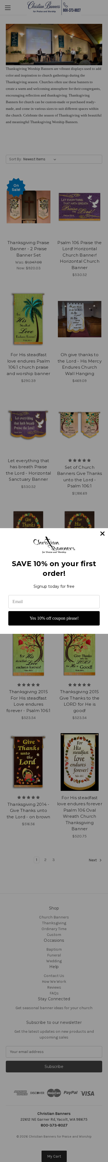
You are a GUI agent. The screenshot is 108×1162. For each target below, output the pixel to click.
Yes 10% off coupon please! (54, 618)
